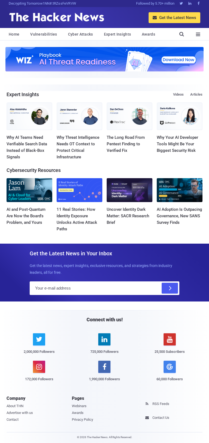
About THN (15, 406)
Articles (196, 94)
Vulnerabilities (43, 34)
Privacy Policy (82, 419)
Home (14, 34)
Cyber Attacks (80, 34)
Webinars (79, 406)
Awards (148, 34)
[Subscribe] (170, 288)
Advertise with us (20, 413)
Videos (178, 94)
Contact (13, 419)
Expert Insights (117, 34)
